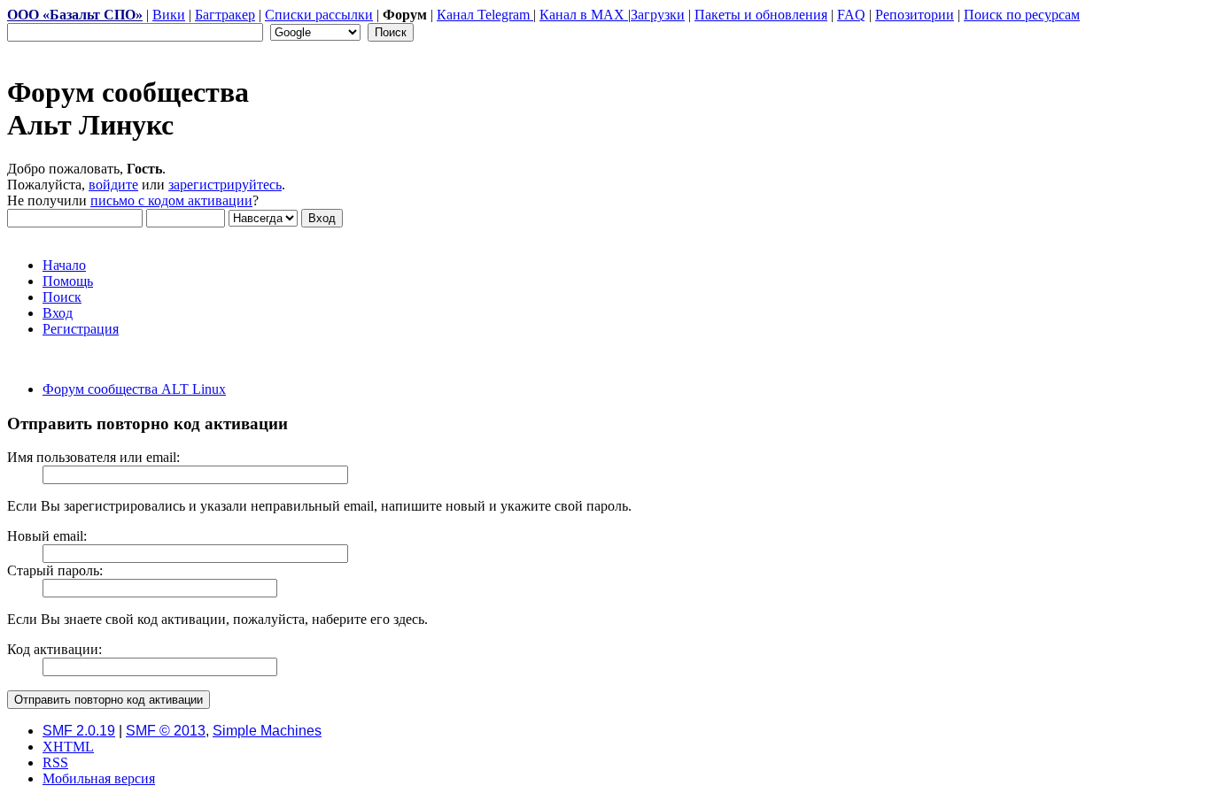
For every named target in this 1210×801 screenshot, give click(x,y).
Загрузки (658, 14)
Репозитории (914, 14)
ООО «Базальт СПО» (75, 14)
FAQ (851, 14)
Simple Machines (267, 730)
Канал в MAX (583, 14)
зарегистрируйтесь (225, 184)
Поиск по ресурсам (1022, 14)
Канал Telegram (485, 14)
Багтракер (225, 14)
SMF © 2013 (166, 730)
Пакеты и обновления (760, 14)
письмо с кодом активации (171, 200)
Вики (168, 14)
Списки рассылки (319, 14)
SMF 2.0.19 (79, 730)
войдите (113, 184)
